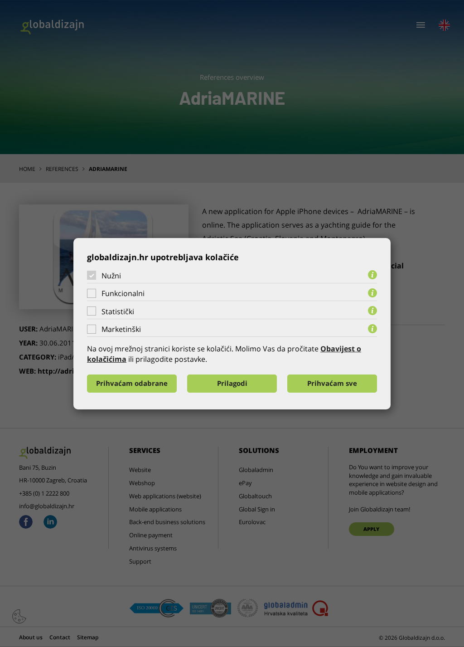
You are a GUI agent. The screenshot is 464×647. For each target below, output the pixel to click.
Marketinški (121, 329)
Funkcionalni (123, 293)
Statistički (118, 311)
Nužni (111, 275)
